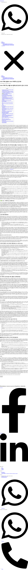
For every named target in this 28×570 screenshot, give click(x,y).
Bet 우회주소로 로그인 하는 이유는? (6, 100)
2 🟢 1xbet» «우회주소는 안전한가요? (7, 93)
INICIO (2, 75)
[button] (14, 61)
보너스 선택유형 (4, 101)
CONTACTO (3, 79)
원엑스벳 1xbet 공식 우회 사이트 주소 (7, 95)
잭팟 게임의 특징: (4, 122)
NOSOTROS (3, 42)
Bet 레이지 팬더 (4, 120)
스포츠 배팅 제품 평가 (5, 94)
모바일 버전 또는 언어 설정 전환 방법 (7, 111)
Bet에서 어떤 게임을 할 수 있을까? (6, 119)
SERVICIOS (2, 43)
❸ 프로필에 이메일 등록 (5, 112)
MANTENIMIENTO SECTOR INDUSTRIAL (8, 44)
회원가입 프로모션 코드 (5, 116)
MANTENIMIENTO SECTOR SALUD (8, 77)
